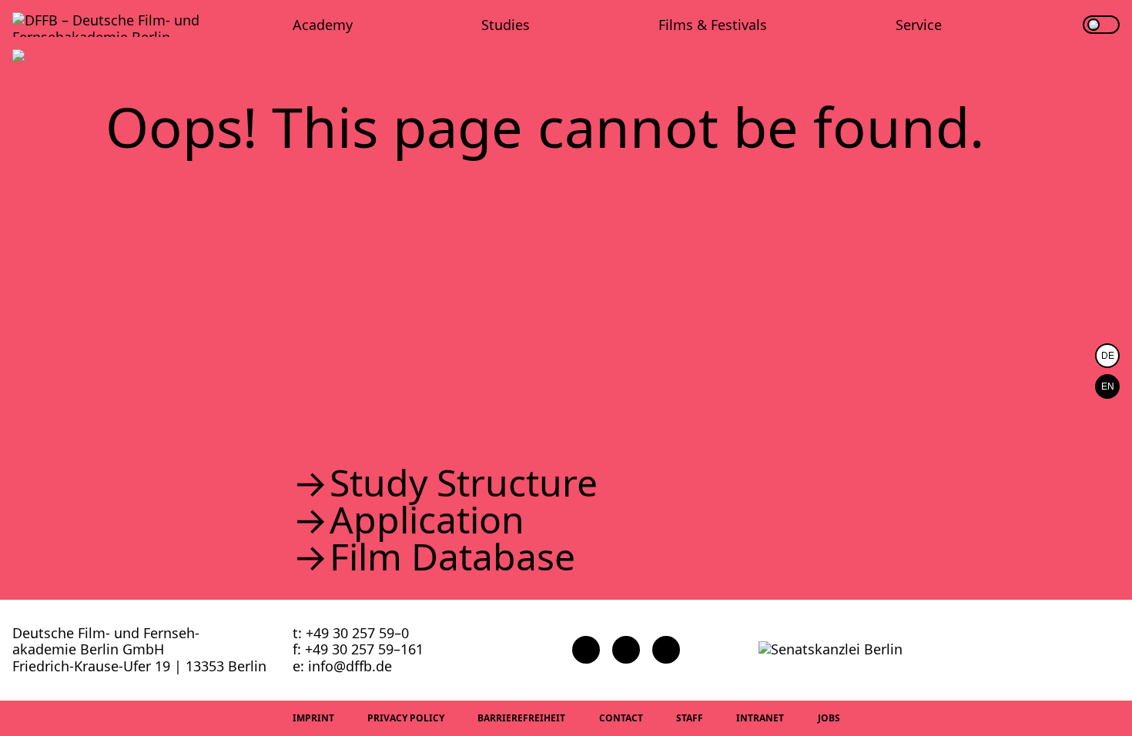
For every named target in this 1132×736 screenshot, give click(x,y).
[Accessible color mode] (1101, 24)
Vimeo (666, 650)
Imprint (313, 717)
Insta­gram (626, 650)
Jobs (829, 717)
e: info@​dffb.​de (342, 666)
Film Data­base (452, 556)
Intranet (760, 717)
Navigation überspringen (11, 11)
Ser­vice (919, 25)
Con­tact (621, 717)
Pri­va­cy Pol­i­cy (405, 717)
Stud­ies (505, 25)
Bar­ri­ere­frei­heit (521, 717)
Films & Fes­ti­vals (712, 25)
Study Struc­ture (464, 482)
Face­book (586, 650)
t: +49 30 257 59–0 (351, 633)
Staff (689, 717)
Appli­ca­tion (427, 519)
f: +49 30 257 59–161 (358, 649)
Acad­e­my (323, 25)
